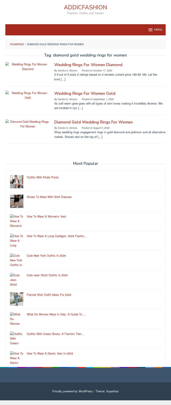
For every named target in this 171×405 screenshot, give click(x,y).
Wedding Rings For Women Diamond (88, 64)
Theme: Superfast (107, 391)
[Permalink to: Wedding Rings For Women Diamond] (27, 66)
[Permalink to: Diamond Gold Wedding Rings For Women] (27, 123)
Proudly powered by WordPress (72, 391)
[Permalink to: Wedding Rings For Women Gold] (27, 95)
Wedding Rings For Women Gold (84, 93)
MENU (158, 30)
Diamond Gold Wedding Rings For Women (93, 122)
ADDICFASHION (85, 7)
